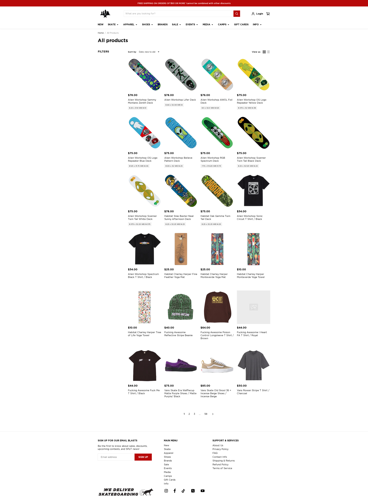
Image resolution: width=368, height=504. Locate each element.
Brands (163, 24)
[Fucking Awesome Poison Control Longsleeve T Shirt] (217, 307)
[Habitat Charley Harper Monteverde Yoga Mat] (217, 249)
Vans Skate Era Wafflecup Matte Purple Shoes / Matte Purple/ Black (180, 393)
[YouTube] (203, 490)
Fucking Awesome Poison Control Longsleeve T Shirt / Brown (217, 335)
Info (256, 24)
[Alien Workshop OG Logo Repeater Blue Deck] (144, 133)
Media (207, 24)
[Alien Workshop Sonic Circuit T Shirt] (253, 191)
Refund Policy (220, 464)
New (100, 24)
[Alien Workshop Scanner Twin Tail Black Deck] (253, 133)
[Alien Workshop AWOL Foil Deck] (217, 74)
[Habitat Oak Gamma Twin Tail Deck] (217, 191)
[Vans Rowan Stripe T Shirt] (253, 365)
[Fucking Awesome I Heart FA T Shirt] (253, 307)
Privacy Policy (220, 449)
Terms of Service (222, 468)
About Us (217, 445)
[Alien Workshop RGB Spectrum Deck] (217, 133)
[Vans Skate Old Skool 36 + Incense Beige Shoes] (217, 365)
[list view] (268, 52)
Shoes (146, 24)
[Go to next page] (213, 414)
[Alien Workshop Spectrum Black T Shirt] (144, 249)
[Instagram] (166, 491)
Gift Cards (241, 24)
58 (205, 414)
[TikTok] (183, 491)
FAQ (214, 453)
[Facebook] (175, 491)
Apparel (129, 24)
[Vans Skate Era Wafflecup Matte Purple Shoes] (181, 365)
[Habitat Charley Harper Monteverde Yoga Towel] (253, 249)
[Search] (236, 13)
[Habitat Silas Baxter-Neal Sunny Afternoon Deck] (181, 191)
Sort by (132, 52)
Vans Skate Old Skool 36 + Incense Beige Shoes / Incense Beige (216, 393)
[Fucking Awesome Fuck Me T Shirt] (144, 365)
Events (191, 24)
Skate (112, 24)
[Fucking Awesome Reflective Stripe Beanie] (181, 307)
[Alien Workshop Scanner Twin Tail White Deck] (144, 191)
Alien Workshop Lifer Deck (180, 99)
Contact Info (219, 457)
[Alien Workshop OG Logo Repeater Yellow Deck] (253, 74)
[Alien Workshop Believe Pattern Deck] (181, 133)
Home (101, 33)
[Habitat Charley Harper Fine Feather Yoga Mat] (181, 249)
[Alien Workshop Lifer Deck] (181, 74)
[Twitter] (193, 491)
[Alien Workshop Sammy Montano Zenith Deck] (144, 74)
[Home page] (105, 13)
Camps (222, 24)
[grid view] (264, 52)
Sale (175, 24)
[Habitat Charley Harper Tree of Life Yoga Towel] (144, 307)
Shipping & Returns (223, 460)
